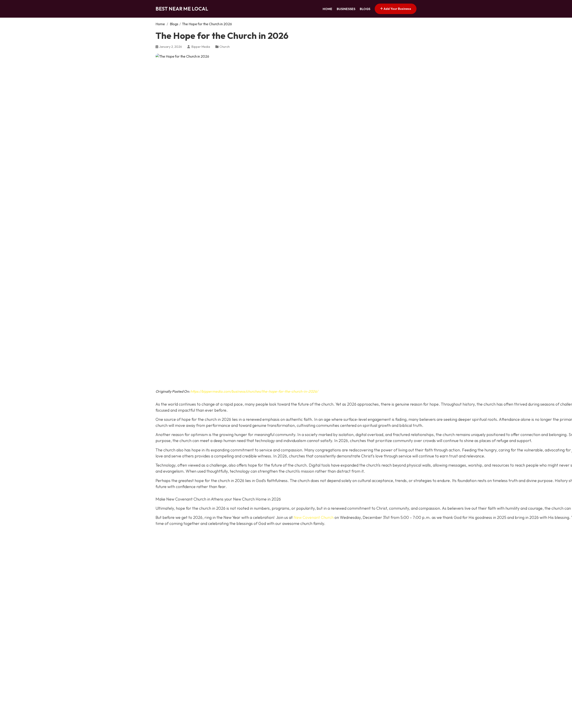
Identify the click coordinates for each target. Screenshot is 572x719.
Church (224, 47)
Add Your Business (397, 9)
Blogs (365, 9)
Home (327, 9)
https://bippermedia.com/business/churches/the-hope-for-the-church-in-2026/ (254, 391)
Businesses (346, 9)
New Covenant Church (314, 517)
